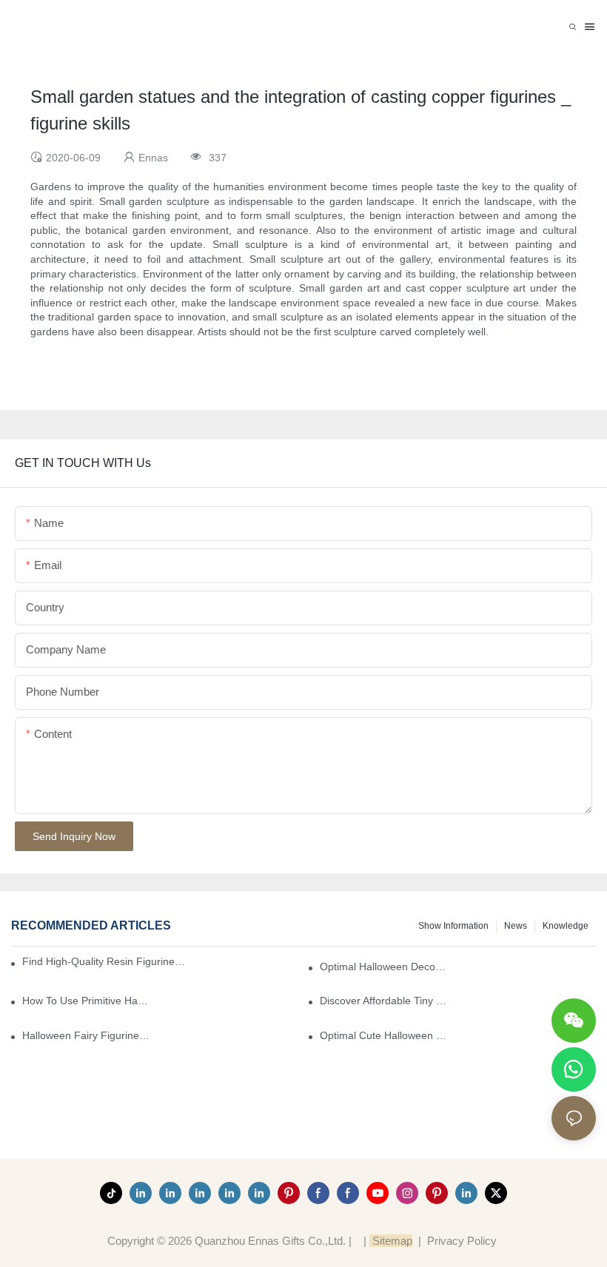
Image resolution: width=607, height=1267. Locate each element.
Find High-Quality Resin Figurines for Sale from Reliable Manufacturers (104, 961)
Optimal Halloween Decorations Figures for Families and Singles (384, 966)
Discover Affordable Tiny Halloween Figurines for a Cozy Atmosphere (384, 1000)
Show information (453, 926)
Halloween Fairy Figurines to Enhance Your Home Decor (86, 1035)
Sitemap (390, 1240)
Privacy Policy (462, 1240)
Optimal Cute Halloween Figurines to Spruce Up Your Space (384, 1035)
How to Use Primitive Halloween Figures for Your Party (86, 1000)
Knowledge (565, 926)
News (515, 926)
